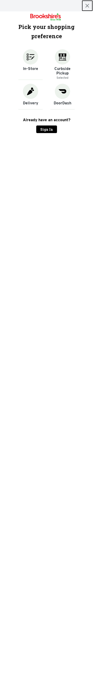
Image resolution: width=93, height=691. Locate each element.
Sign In (46, 129)
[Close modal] (87, 5)
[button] (30, 64)
